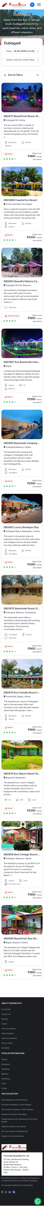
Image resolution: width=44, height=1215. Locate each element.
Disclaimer (5, 1048)
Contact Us (5, 1014)
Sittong (4, 1059)
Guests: (9, 59)
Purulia (4, 1088)
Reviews (4, 1019)
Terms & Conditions (9, 1038)
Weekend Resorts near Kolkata (13, 1126)
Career (4, 1024)
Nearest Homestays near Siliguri (14, 1114)
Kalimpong (5, 1079)
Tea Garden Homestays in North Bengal (17, 1109)
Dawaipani (5, 1064)
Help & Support (7, 1033)
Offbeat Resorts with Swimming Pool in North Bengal (19, 1120)
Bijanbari (4, 1074)
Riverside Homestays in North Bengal (16, 1105)
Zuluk (3, 1083)
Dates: (9, 51)
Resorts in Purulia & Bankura (12, 1136)
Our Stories (5, 1009)
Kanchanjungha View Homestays (14, 1100)
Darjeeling (5, 1069)
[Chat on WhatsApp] (38, 1201)
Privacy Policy (7, 1043)
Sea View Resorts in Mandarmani (14, 1131)
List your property (8, 1028)
